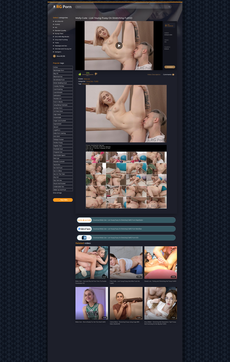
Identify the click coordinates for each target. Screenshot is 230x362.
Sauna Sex (57, 164)
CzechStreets (58, 92)
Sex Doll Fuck (58, 168)
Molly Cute (87, 79)
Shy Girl (56, 177)
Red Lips (56, 158)
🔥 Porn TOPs (62, 200)
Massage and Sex (61, 46)
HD (56, 27)
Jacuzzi (56, 127)
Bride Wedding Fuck (60, 83)
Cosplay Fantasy (59, 86)
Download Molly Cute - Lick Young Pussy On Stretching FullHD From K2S (115, 238)
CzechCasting (58, 89)
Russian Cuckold (59, 161)
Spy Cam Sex (58, 180)
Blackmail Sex (58, 76)
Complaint (170, 67)
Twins (57, 43)
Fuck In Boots (58, 102)
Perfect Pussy (58, 142)
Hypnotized (57, 124)
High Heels (57, 114)
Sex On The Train (59, 174)
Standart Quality (60, 30)
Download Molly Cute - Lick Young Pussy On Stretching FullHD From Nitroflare (117, 229)
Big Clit (56, 73)
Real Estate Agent (59, 155)
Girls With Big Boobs (62, 36)
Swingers (58, 52)
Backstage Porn (59, 70)
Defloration (57, 95)
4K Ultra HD (59, 21)
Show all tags (57, 193)
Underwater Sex (59, 186)
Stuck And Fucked (59, 183)
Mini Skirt (57, 136)
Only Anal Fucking (61, 39)
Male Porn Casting (60, 133)
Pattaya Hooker (59, 139)
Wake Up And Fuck (60, 190)
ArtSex (56, 67)
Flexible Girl (57, 98)
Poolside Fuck (58, 149)
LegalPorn (57, 130)
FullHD (57, 24)
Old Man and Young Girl (63, 49)
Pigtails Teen (58, 146)
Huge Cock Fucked (60, 120)
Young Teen (59, 33)
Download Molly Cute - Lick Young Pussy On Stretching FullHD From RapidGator (118, 220)
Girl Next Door (58, 111)
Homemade (57, 117)
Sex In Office (58, 171)
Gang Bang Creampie (60, 105)
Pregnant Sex (58, 152)
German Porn (58, 108)
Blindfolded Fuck (59, 80)
